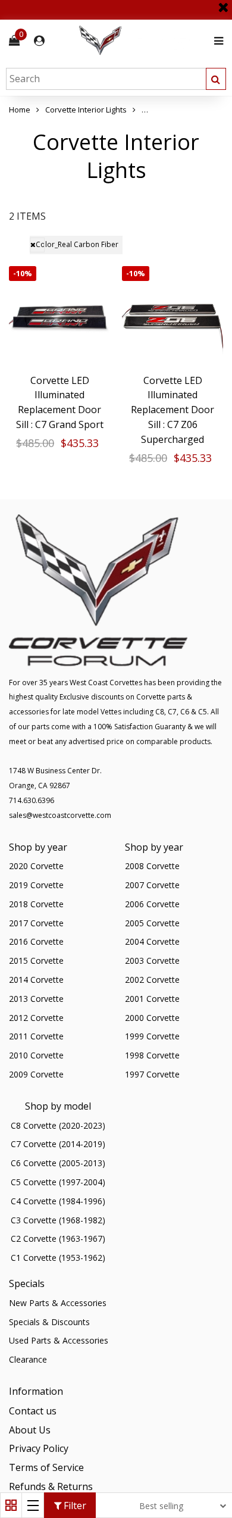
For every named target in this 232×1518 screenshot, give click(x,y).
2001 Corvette (152, 998)
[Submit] (216, 79)
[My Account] (39, 40)
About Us (30, 1429)
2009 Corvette (36, 1074)
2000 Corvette (152, 1017)
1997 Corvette (152, 1074)
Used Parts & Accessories (58, 1340)
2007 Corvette (152, 885)
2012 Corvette (36, 1017)
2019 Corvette (36, 885)
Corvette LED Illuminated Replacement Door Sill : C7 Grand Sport (60, 402)
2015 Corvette (36, 960)
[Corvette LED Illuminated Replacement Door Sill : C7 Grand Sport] (59, 316)
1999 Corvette (152, 1036)
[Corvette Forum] (142, 41)
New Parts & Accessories (57, 1302)
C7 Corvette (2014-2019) (58, 1144)
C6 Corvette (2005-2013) (58, 1163)
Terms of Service (46, 1467)
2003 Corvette (152, 960)
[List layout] (33, 1505)
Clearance (28, 1359)
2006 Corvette (152, 904)
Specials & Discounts (49, 1322)
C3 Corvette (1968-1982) (58, 1220)
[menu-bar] (215, 40)
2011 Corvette (36, 1036)
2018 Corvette (36, 904)
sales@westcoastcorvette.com (60, 815)
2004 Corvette (152, 941)
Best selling (161, 1505)
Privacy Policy (38, 1448)
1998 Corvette (152, 1055)
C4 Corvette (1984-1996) (58, 1201)
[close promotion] (223, 3)
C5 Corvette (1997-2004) (58, 1182)
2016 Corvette (36, 941)
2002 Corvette (152, 979)
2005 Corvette (152, 923)
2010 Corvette (36, 1055)
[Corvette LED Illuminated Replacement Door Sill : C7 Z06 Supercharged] (172, 316)
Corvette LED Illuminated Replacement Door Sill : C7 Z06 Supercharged (172, 410)
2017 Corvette (36, 923)
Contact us (33, 1410)
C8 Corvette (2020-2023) (58, 1125)
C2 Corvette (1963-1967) (58, 1238)
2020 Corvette (36, 866)
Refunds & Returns (51, 1486)
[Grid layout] (11, 1505)
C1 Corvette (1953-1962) (58, 1257)
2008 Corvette (152, 866)
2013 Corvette (36, 998)
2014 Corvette (36, 979)
